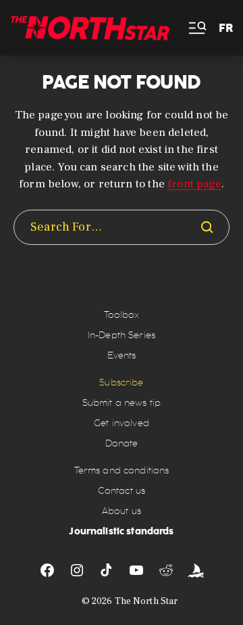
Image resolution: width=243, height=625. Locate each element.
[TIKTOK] (107, 570)
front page (194, 184)
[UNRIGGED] (196, 570)
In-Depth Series (121, 335)
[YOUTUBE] (136, 570)
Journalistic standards (121, 531)
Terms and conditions (121, 470)
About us (121, 511)
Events (121, 355)
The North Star (146, 601)
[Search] (207, 227)
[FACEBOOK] (47, 570)
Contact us (121, 490)
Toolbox (122, 314)
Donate (121, 443)
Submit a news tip (121, 402)
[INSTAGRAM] (77, 570)
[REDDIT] (166, 570)
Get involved (121, 423)
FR (226, 28)
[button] (196, 28)
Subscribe (121, 382)
